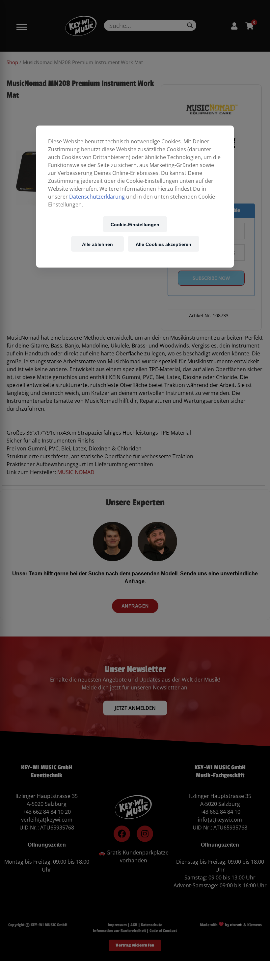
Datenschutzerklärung (97, 196)
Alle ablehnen (97, 244)
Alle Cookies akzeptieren (163, 244)
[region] (135, 197)
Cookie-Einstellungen (135, 224)
